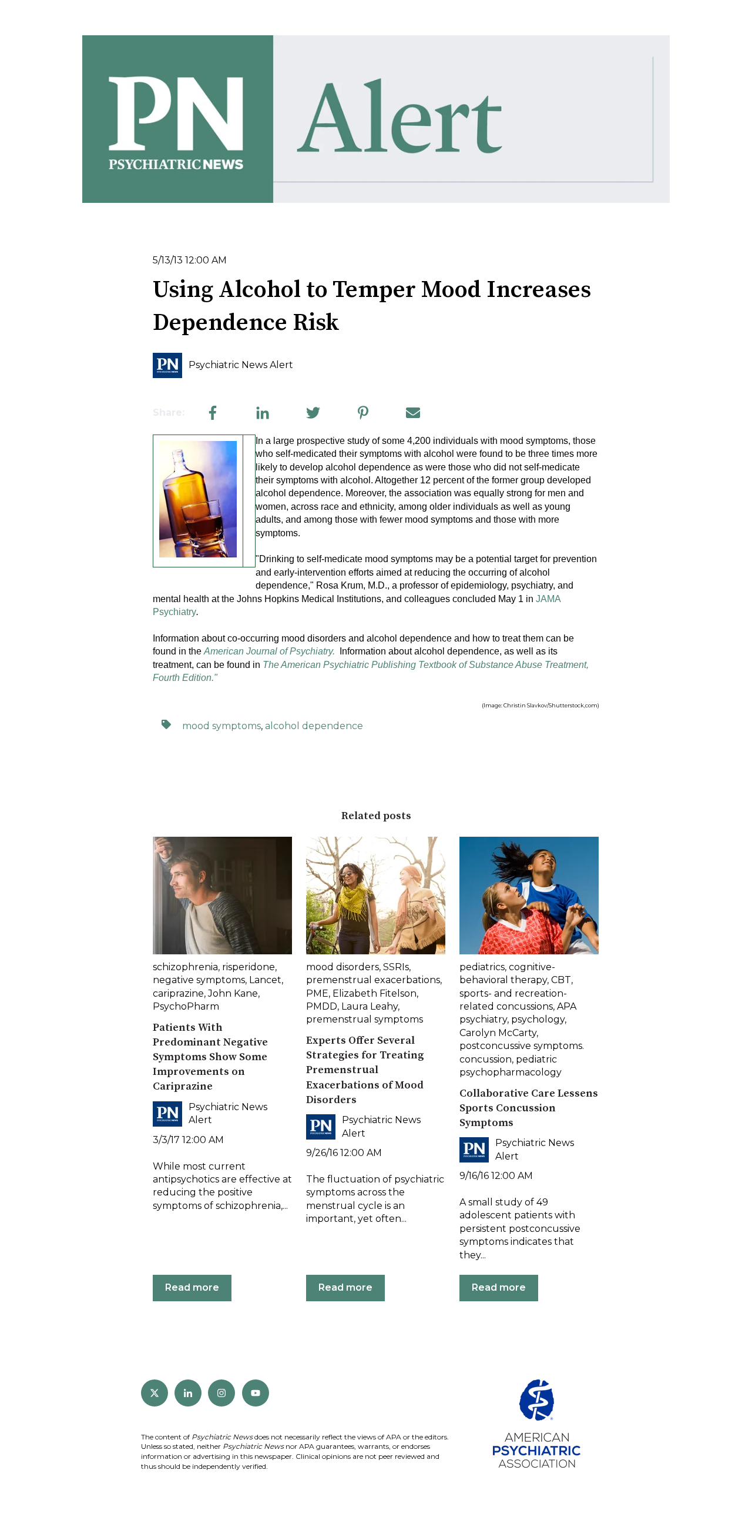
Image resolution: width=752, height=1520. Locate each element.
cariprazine (178, 993)
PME (317, 993)
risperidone (248, 967)
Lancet (265, 980)
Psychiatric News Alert (241, 364)
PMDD (321, 1006)
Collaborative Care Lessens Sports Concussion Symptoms (528, 1108)
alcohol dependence (314, 725)
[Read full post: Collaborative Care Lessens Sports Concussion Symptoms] (529, 895)
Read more (192, 1287)
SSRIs (396, 967)
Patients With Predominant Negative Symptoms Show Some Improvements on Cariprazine (210, 1057)
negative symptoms (199, 980)
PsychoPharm (186, 1006)
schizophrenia (185, 967)
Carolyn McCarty (497, 1032)
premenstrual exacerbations (373, 980)
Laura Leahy (369, 1006)
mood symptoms (221, 725)
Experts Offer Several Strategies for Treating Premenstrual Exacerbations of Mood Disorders (365, 1070)
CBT (561, 980)
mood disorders (342, 967)
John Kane (233, 993)
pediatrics (482, 967)
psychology (538, 1019)
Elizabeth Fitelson (375, 993)
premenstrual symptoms (364, 1019)
